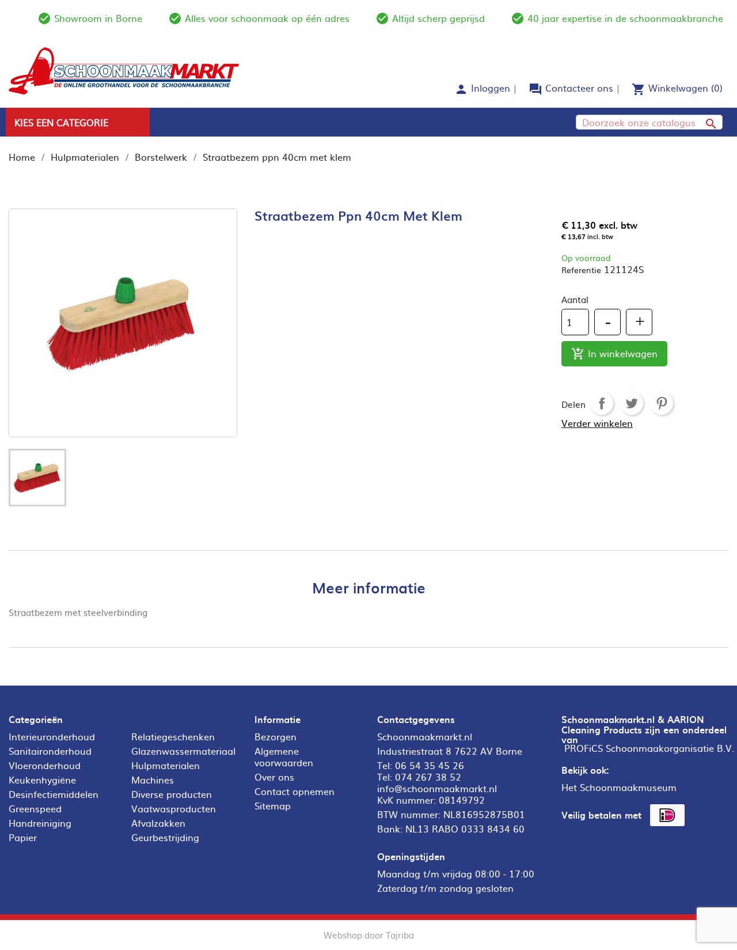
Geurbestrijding (165, 837)
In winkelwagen (614, 353)
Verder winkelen (597, 423)
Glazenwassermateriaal (183, 751)
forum (535, 89)
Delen (601, 403)
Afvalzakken (158, 823)
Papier (23, 837)
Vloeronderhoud (45, 765)
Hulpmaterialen (165, 765)
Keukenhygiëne (42, 779)
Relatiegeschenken (173, 736)
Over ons (274, 777)
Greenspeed (35, 808)
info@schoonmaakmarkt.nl (437, 788)
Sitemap (272, 805)
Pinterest (661, 403)
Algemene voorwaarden (283, 756)
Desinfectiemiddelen (53, 794)
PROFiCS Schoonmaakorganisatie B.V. (649, 748)
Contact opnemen (294, 791)
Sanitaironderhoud (50, 751)
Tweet (631, 403)
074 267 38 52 (428, 777)
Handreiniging (40, 823)
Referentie (581, 269)
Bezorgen (275, 736)
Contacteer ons (579, 87)
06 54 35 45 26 (429, 765)
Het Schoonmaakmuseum (619, 787)
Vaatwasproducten (173, 808)
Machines (152, 779)
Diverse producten (171, 794)
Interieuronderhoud (52, 736)
